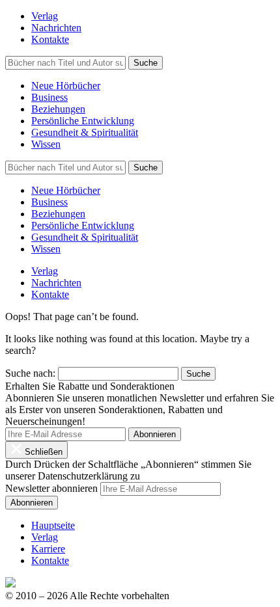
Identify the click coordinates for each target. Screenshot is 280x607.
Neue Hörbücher (65, 85)
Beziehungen (58, 109)
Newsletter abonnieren (51, 488)
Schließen (42, 452)
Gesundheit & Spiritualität (84, 132)
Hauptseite (53, 525)
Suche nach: (30, 373)
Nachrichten (56, 27)
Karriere (48, 548)
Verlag (44, 15)
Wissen (46, 144)
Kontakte (50, 39)
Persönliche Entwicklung (82, 120)
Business (49, 97)
